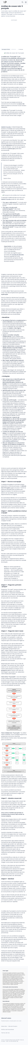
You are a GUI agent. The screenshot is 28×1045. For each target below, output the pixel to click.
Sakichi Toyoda (8, 61)
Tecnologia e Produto (6, 49)
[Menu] (26, 2)
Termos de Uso (5, 1033)
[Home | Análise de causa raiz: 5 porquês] (7, 2)
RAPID (7, 846)
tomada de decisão (18, 255)
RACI (3, 846)
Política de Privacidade (7, 1029)
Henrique (21, 49)
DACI (13, 846)
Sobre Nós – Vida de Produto (9, 1026)
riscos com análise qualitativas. (14, 440)
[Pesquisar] (23, 2)
